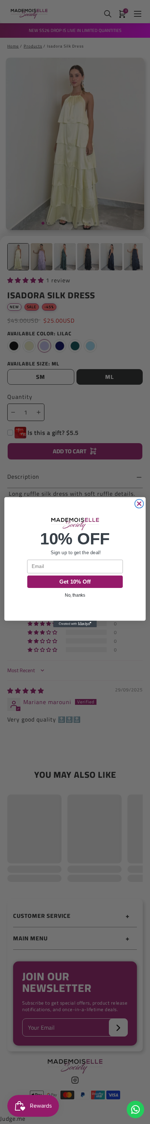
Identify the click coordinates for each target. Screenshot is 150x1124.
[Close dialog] (139, 503)
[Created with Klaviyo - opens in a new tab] (74, 624)
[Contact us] (135, 1109)
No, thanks (75, 595)
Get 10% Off (75, 581)
